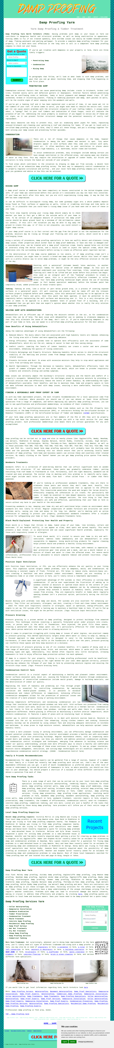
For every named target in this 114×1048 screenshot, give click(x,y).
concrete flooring (32, 954)
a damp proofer (84, 945)
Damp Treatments (34, 996)
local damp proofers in (21, 819)
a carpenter (63, 947)
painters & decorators (42, 949)
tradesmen (57, 945)
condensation (39, 141)
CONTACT (95, 17)
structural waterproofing (55, 784)
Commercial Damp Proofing (69, 994)
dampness (61, 50)
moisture (66, 360)
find (13, 875)
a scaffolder (53, 952)
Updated (29, 1031)
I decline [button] (72, 1041)
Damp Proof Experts (29, 994)
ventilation (90, 723)
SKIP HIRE (10, 952)
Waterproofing (41, 991)
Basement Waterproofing (61, 991)
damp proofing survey (46, 166)
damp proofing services (16, 808)
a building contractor (73, 949)
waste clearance (76, 952)
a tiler (81, 947)
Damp (8, 376)
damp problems (96, 77)
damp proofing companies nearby (47, 822)
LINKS (83, 17)
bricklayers (30, 952)
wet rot (9, 109)
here (80, 894)
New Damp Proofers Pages (18, 1031)
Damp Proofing (101, 1001)
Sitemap (7, 1031)
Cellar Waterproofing (15, 996)
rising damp (82, 195)
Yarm (44, 438)
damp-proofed (82, 896)
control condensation (31, 718)
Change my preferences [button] (85, 1041)
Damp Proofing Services (16, 1003)
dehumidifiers (15, 343)
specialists (25, 957)
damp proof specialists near (57, 826)
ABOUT (89, 17)
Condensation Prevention (81, 1001)
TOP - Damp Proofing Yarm (17, 1014)
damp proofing (83, 41)
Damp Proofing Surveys (22, 991)
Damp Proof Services (50, 999)
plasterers (43, 947)
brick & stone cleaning (62, 954)
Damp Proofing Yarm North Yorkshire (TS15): (28, 34)
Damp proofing (12, 438)
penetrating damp (58, 90)
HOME (78, 17)
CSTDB (86, 413)
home (67, 942)
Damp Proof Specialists (85, 991)
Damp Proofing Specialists (73, 996)
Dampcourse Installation (95, 994)
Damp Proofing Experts (30, 1006)
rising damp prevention (43, 793)
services (9, 455)
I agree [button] (65, 1041)
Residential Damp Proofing (83, 1003)
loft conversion (13, 949)
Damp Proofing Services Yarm (25, 901)
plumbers (9, 954)
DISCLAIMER (103, 17)
